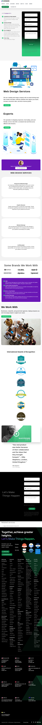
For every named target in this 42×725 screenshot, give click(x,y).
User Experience (37, 645)
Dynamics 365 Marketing (28, 582)
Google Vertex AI (13, 646)
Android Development (4, 564)
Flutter (3, 602)
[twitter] (33, 722)
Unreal (19, 647)
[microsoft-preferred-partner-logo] (37, 549)
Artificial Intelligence (28, 606)
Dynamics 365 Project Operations (28, 596)
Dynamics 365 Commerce (28, 576)
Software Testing (37, 640)
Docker (19, 597)
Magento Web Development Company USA (11, 525)
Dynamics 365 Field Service (28, 592)
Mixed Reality (28, 608)
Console (19, 649)
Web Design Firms (36, 643)
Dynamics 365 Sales (28, 579)
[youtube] (37, 722)
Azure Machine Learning (12, 641)
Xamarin (3, 607)
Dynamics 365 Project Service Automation (28, 600)
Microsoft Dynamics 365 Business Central (29, 589)
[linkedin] (39, 722)
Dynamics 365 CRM (28, 567)
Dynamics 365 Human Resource (29, 570)
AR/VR (35, 639)
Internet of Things (36, 637)
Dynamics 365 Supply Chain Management (28, 573)
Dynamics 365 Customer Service (28, 585)
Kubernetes (20, 599)
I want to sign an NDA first (30, 40)
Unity (19, 646)
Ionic (2, 605)
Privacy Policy (25, 722)
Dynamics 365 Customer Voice (29, 603)
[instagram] (35, 722)
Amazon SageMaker (12, 644)
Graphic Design (36, 646)
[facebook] (31, 722)
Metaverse (20, 651)
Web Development (13, 285)
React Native (4, 604)
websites (10, 121)
